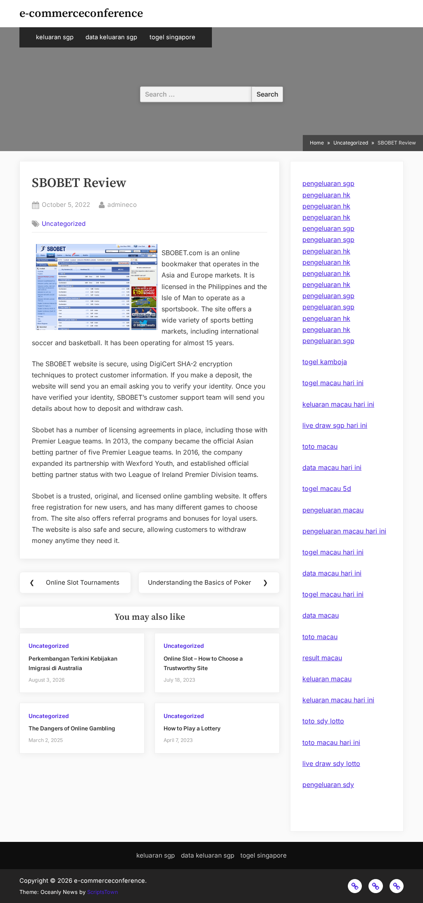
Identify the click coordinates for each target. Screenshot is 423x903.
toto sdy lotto (323, 721)
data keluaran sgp (111, 37)
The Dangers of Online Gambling (72, 728)
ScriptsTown (102, 892)
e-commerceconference (81, 13)
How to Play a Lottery (192, 728)
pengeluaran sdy (328, 784)
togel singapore (172, 37)
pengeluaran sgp (328, 183)
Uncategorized (64, 224)
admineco (122, 204)
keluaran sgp (55, 37)
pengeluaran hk (326, 195)
